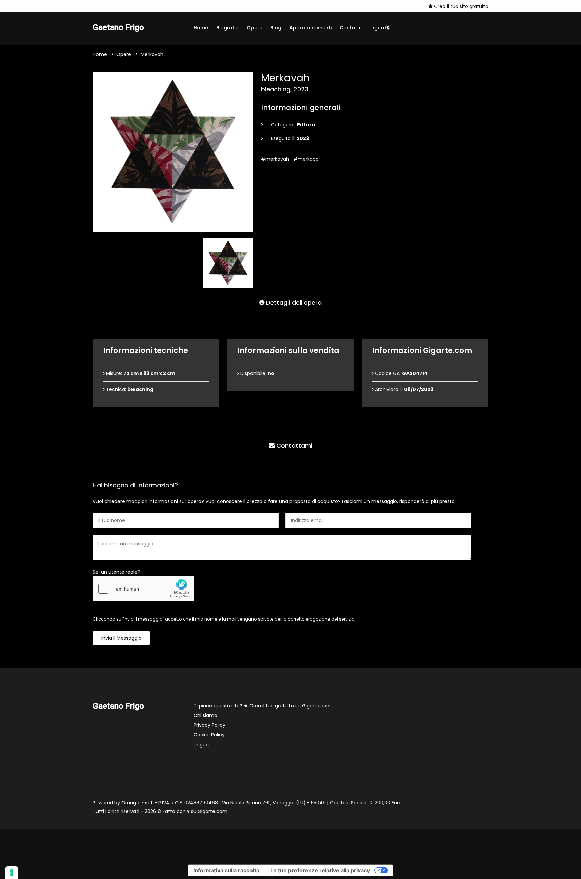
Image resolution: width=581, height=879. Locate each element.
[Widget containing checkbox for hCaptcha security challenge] (143, 588)
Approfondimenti (310, 27)
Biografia (227, 27)
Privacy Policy (209, 725)
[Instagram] (95, 6)
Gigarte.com (212, 811)
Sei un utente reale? (116, 572)
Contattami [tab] (293, 445)
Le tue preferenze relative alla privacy (320, 870)
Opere (254, 27)
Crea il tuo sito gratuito (460, 6)
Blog (275, 27)
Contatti (350, 27)
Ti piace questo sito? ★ (263, 705)
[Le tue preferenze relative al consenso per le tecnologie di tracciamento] (11, 872)
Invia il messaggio (121, 638)
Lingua (376, 27)
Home (201, 27)
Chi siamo (205, 715)
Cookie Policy (209, 734)
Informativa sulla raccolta (226, 870)
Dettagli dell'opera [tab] (293, 302)
